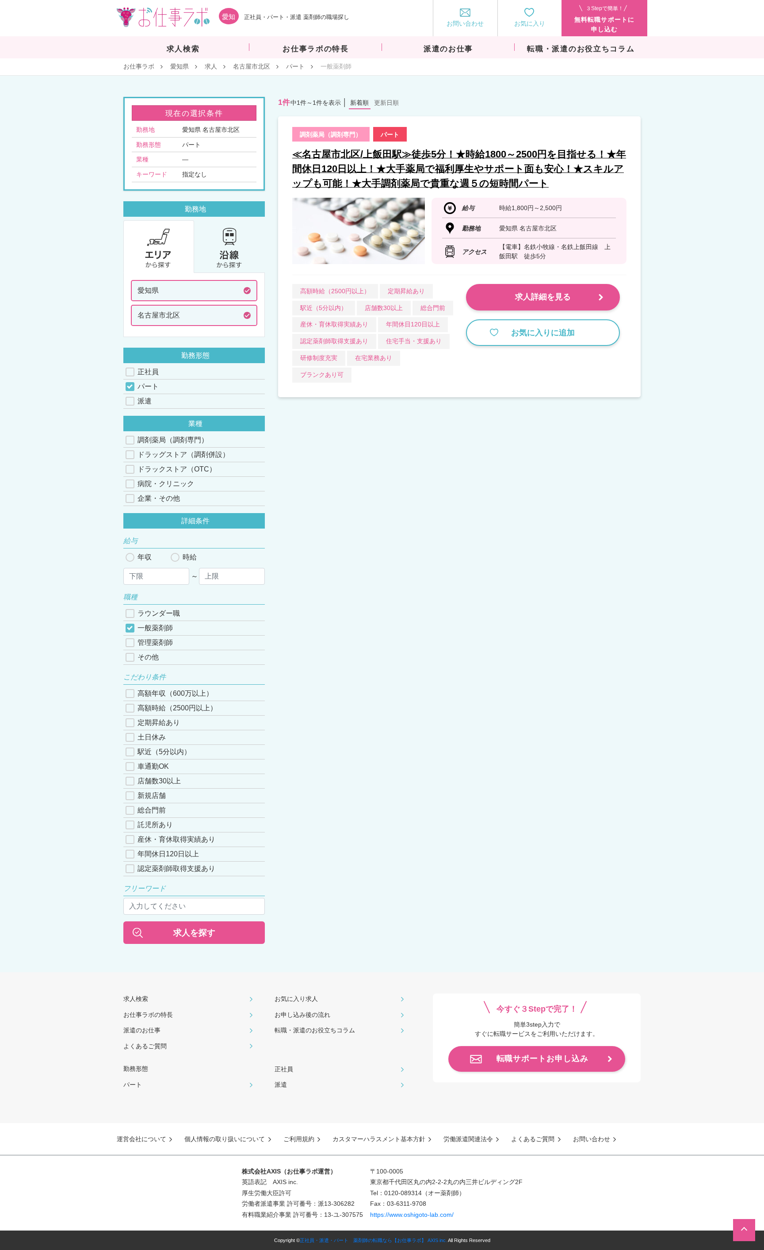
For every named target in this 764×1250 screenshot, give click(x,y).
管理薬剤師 (155, 642)
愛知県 (179, 66)
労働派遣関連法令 (468, 1139)
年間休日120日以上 (168, 854)
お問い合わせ (591, 1139)
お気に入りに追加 (543, 332)
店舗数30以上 (159, 781)
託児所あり (155, 824)
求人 (211, 66)
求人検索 (135, 998)
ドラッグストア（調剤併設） (183, 454)
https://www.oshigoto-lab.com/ (412, 1214)
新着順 (359, 102)
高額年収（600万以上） (175, 693)
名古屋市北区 (251, 66)
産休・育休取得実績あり (176, 839)
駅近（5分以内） (164, 751)
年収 (145, 557)
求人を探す (194, 932)
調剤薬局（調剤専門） (173, 440)
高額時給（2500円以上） (177, 708)
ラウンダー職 (159, 613)
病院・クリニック (166, 483)
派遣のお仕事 (141, 1030)
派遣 (145, 401)
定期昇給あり (159, 722)
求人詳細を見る (543, 296)
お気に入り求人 (296, 998)
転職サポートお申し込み (542, 1058)
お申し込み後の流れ (302, 1014)
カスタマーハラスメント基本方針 (378, 1139)
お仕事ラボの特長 (148, 1014)
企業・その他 (159, 498)
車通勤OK (153, 766)
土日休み (152, 737)
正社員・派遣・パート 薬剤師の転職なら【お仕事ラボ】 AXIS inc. (373, 1240)
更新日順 (386, 102)
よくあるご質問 (145, 1046)
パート (295, 66)
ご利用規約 (298, 1139)
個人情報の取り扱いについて (224, 1139)
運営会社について (141, 1139)
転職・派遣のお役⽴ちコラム (315, 1030)
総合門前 (152, 810)
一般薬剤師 (155, 628)
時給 (190, 557)
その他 (148, 657)
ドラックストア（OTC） (177, 469)
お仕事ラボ (138, 66)
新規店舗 (152, 795)
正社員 (148, 372)
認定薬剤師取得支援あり (176, 868)
